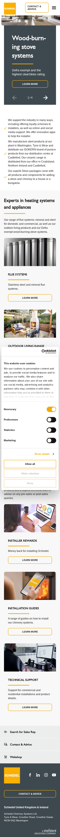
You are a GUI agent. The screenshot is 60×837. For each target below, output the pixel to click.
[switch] (51, 419)
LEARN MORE (30, 84)
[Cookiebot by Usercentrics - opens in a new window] (42, 351)
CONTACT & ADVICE (30, 793)
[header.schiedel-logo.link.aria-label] (10, 8)
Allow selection (30, 473)
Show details (42, 453)
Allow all (30, 464)
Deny (30, 483)
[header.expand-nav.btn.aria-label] (54, 7)
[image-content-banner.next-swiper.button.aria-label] (45, 97)
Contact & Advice (34, 7)
